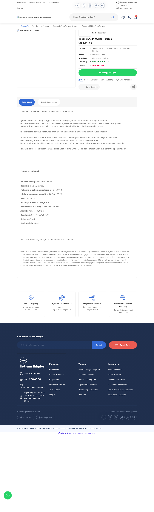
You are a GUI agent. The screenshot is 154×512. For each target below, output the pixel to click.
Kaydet (99, 345)
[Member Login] (129, 17)
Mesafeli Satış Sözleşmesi (89, 370)
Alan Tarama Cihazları (117, 395)
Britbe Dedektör (98, 55)
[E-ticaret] (76, 433)
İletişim (52, 395)
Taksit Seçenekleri (49, 102)
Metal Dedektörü (115, 370)
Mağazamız (54, 380)
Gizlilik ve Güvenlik (86, 375)
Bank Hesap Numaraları (88, 390)
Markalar (82, 395)
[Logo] (34, 17)
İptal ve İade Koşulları (87, 380)
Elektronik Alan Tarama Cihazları (105, 48)
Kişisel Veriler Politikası (88, 385)
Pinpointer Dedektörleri (117, 385)
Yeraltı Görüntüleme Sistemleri (120, 390)
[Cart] (135, 17)
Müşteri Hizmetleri (56, 375)
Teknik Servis (54, 390)
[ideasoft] (63, 433)
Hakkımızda (54, 370)
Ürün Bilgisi (27, 102)
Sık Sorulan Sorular (57, 385)
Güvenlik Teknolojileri (116, 380)
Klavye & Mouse (114, 375)
